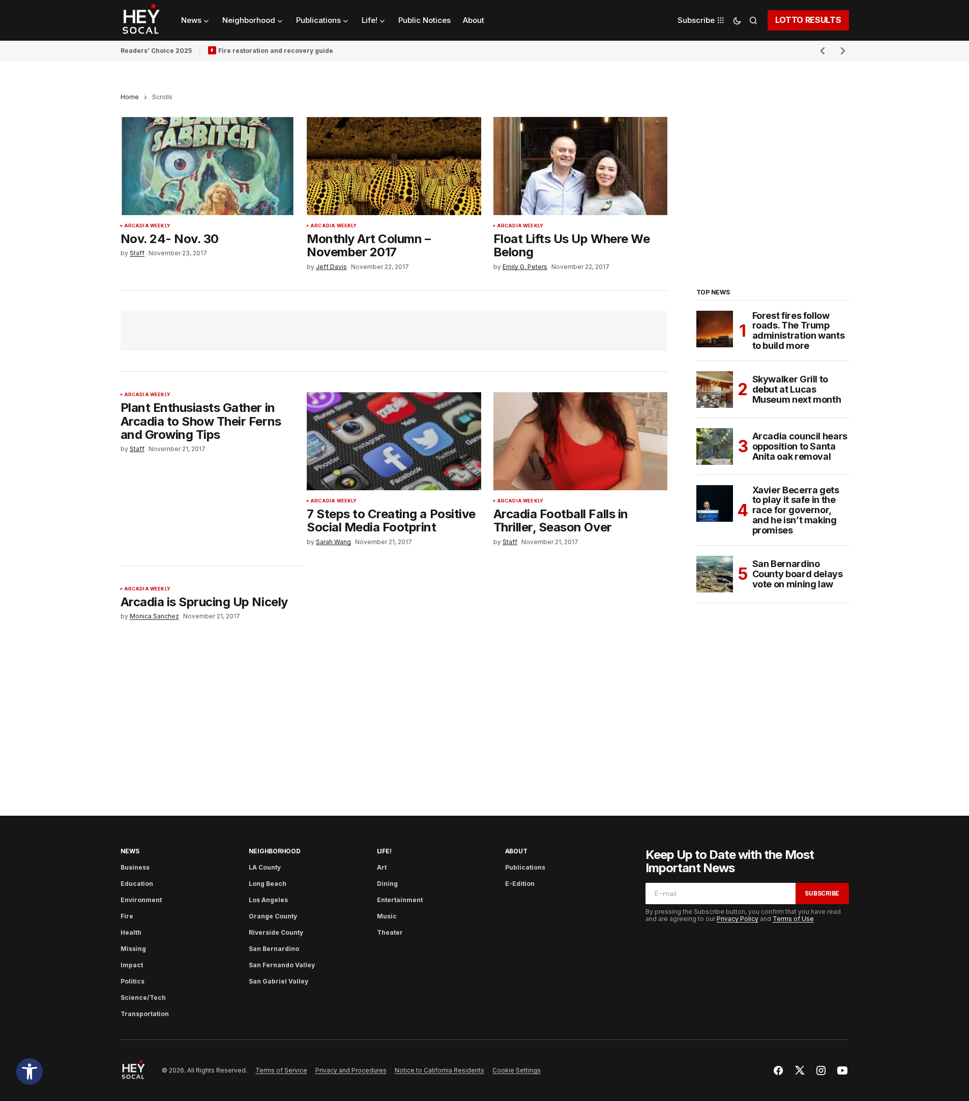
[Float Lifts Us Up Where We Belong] (580, 166)
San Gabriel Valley (278, 981)
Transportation (145, 1014)
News (130, 851)
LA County (265, 867)
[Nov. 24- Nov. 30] (208, 166)
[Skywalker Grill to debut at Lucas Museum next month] (714, 389)
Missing (133, 949)
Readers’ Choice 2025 (156, 50)
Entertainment (400, 900)
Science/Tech (143, 997)
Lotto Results (808, 20)
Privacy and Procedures (351, 1070)
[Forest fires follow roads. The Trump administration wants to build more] (714, 329)
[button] (29, 1071)
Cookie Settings (516, 1070)
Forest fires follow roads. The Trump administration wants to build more (798, 331)
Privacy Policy (737, 919)
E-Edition (520, 883)
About (516, 851)
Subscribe (822, 893)
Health (131, 932)
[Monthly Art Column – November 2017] (394, 166)
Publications (525, 867)
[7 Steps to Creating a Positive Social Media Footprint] (394, 441)
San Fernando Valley (282, 965)
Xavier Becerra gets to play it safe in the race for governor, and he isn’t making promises (795, 510)
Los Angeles (268, 900)
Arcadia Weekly (147, 225)
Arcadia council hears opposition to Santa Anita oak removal (799, 446)
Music (387, 916)
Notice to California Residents (439, 1070)
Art (382, 867)
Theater (390, 932)
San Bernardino (274, 949)
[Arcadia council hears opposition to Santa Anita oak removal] (714, 446)
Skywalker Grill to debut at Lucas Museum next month (796, 389)
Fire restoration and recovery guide (275, 50)
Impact (132, 965)
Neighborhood (275, 851)
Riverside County (276, 932)
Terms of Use (793, 919)
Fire (127, 916)
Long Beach (267, 883)
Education (137, 883)
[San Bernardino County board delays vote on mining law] (714, 574)
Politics (132, 981)
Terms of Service (281, 1070)
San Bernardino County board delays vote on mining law (797, 573)
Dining (387, 883)
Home (130, 97)
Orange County (273, 916)
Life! (384, 851)
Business (135, 867)
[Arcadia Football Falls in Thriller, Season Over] (580, 441)
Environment (141, 900)
